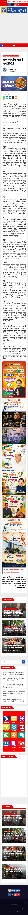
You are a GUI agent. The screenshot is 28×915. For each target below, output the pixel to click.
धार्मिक (14, 55)
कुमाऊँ (8, 55)
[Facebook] (7, 97)
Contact (18, 911)
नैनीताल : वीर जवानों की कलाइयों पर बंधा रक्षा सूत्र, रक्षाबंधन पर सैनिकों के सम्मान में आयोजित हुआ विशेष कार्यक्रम (13, 686)
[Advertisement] (14, 28)
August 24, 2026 (10, 820)
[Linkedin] (10, 97)
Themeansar (14, 904)
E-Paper (7, 908)
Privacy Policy (19, 908)
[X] (13, 97)
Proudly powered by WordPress (9, 902)
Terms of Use (11, 911)
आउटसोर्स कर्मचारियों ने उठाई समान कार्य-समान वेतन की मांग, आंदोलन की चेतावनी (13, 630)
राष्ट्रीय (18, 55)
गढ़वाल (11, 55)
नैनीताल (15, 626)
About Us (12, 908)
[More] (16, 97)
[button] (25, 45)
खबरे (12, 626)
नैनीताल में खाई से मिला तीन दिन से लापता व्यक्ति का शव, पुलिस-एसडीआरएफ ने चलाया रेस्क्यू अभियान (14, 693)
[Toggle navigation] (14, 45)
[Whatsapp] (4, 97)
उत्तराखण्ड (4, 55)
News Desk (13, 69)
